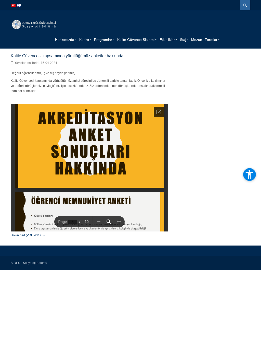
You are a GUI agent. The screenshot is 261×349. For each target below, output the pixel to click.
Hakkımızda (64, 40)
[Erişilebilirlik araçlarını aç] (249, 174)
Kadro (84, 40)
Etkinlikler (167, 40)
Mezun (196, 40)
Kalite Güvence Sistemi (135, 40)
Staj (183, 40)
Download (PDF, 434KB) (28, 235)
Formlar (211, 40)
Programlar (103, 40)
